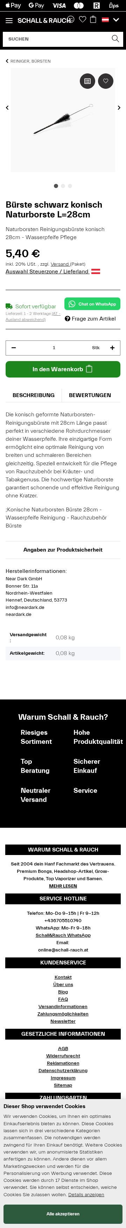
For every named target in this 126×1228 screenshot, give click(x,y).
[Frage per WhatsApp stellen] (92, 303)
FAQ (63, 999)
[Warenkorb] (93, 20)
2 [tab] (63, 186)
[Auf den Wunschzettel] (105, 81)
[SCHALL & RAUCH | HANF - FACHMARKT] (44, 20)
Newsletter (63, 1021)
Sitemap (63, 1085)
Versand (60, 264)
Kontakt (63, 977)
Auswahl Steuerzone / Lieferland (48, 271)
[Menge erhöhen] (112, 348)
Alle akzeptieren (63, 1213)
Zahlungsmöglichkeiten (63, 1014)
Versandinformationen (63, 1007)
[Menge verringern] (13, 348)
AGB (63, 1048)
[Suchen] (115, 39)
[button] (110, 19)
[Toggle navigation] (9, 17)
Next (119, 108)
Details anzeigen (86, 1195)
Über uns (63, 985)
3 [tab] (70, 186)
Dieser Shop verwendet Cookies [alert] (44, 1106)
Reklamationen (63, 1063)
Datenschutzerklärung (63, 1070)
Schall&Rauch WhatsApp (63, 935)
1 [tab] (56, 186)
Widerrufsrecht (63, 1056)
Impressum (63, 1078)
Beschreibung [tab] (34, 395)
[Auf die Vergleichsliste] (87, 81)
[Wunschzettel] (83, 20)
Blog (63, 992)
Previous (7, 108)
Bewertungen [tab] (90, 395)
